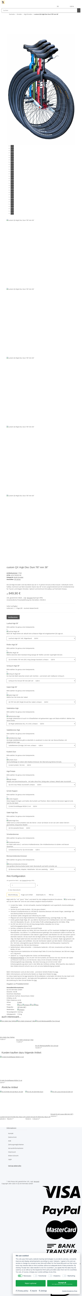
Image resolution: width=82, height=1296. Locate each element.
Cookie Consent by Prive (69, 1291)
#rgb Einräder (18, 577)
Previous (10, 218)
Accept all (62, 1283)
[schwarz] (26, 1005)
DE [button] (58, 6)
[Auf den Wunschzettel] (8, 32)
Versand (30, 598)
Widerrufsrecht (13, 1156)
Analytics (56, 1276)
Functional (42, 1276)
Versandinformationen (15, 1148)
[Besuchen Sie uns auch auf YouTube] (8, 1175)
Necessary (27, 1276)
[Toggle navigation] (77, 6)
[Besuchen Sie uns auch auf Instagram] (8, 1178)
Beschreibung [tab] (13, 895)
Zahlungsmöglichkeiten (16, 1144)
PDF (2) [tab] (51, 895)
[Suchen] (78, 10)
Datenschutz (12, 1137)
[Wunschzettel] (66, 6)
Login (10, 1159)
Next (8, 565)
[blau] (36, 1005)
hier (56, 972)
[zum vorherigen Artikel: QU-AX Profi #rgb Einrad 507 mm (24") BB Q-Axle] (60, 15)
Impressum (12, 1152)
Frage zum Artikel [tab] (27, 895)
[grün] (19, 1005)
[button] (63, 6)
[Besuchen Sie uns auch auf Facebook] (8, 1171)
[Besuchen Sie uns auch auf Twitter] (8, 1173)
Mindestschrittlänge (17, 958)
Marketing (71, 1276)
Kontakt (10, 1133)
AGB (9, 1141)
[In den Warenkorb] (8, 24)
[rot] (32, 1005)
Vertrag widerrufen (14, 1166)
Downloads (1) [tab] (41, 895)
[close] (8, 28)
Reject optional (30, 1283)
